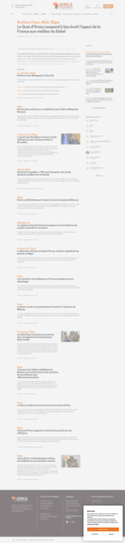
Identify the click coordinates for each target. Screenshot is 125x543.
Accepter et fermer (103, 529)
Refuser (111, 534)
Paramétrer (95, 534)
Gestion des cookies (92, 524)
